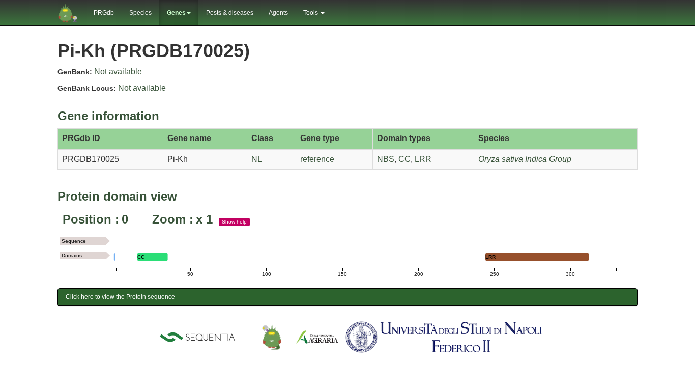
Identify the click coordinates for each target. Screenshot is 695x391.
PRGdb (104, 12)
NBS (385, 159)
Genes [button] (176, 12)
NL (256, 159)
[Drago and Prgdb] (271, 336)
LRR (423, 159)
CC (404, 159)
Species (140, 12)
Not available (118, 71)
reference (317, 159)
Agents (278, 12)
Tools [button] (311, 12)
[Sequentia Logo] (199, 336)
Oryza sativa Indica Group (524, 159)
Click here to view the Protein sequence (120, 296)
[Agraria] (317, 336)
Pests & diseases (229, 12)
